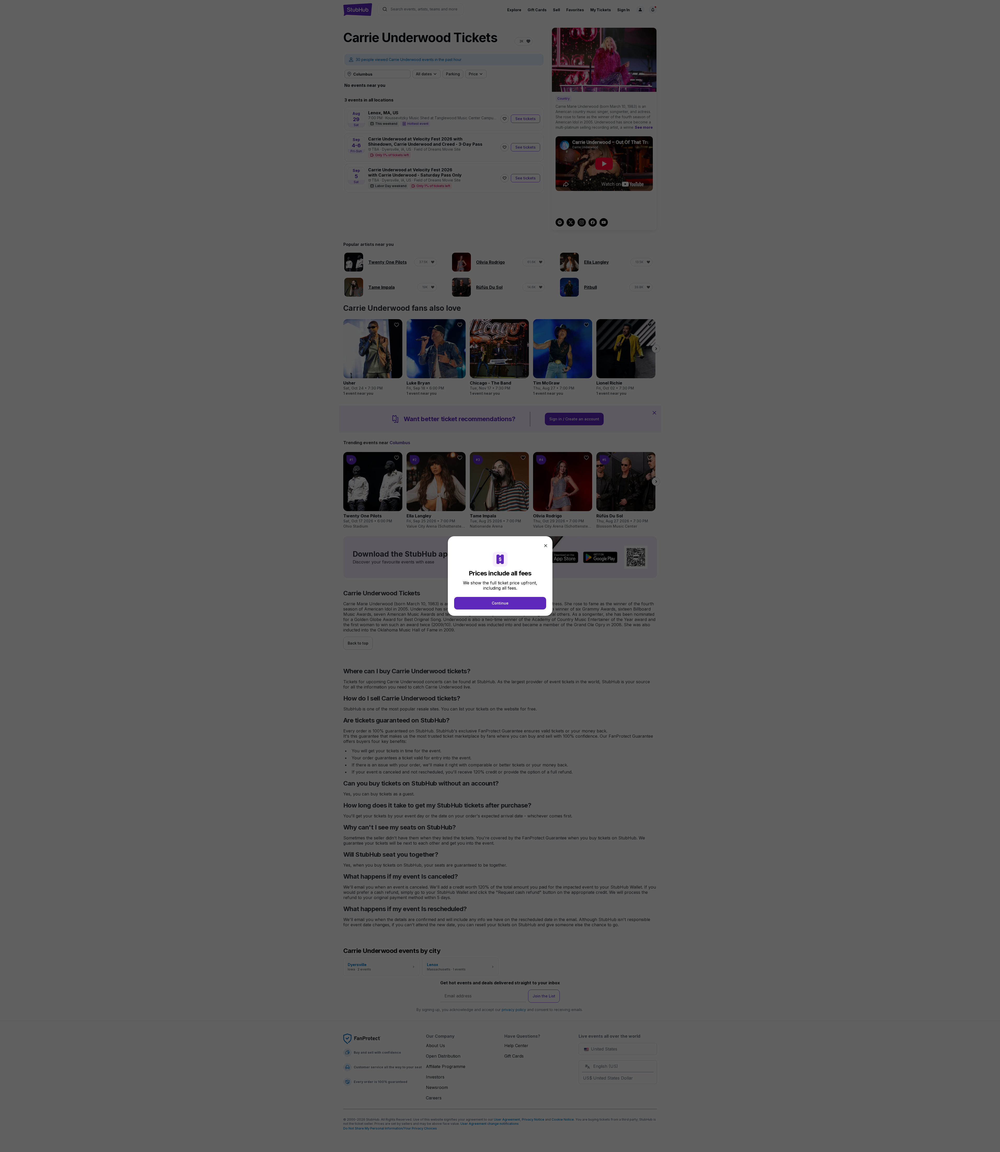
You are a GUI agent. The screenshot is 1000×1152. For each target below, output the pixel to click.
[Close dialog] (545, 545)
